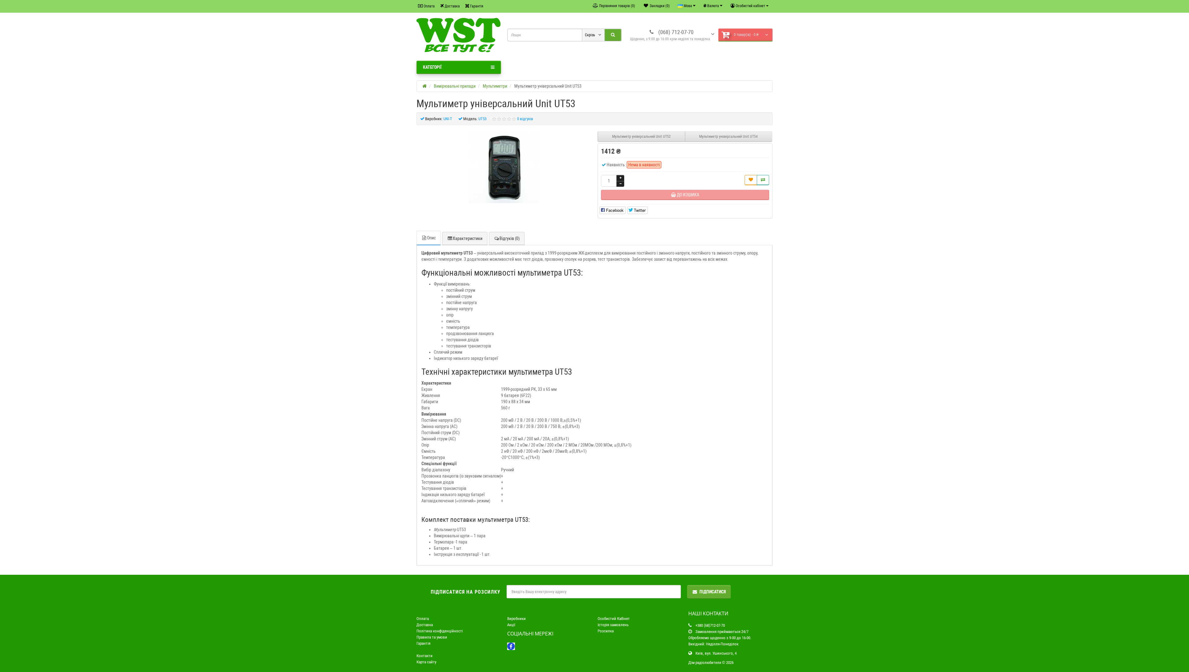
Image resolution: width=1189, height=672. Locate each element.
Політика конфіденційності (439, 631)
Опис (431, 237)
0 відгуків (525, 118)
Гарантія (476, 6)
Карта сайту (426, 662)
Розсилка (606, 631)
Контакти (424, 655)
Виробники (516, 618)
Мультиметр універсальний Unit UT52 (641, 136)
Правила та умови (431, 637)
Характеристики (467, 238)
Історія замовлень (613, 624)
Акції (511, 624)
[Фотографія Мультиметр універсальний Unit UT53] (504, 167)
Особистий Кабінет (614, 618)
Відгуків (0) (509, 238)
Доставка (452, 6)
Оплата (429, 6)
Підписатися (712, 591)
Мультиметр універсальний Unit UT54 (728, 136)
